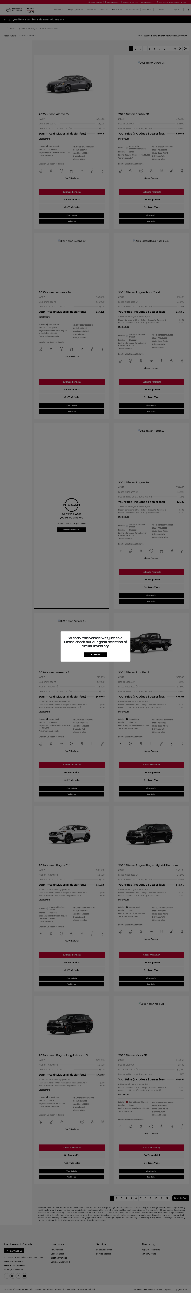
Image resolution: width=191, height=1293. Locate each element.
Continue (95, 654)
